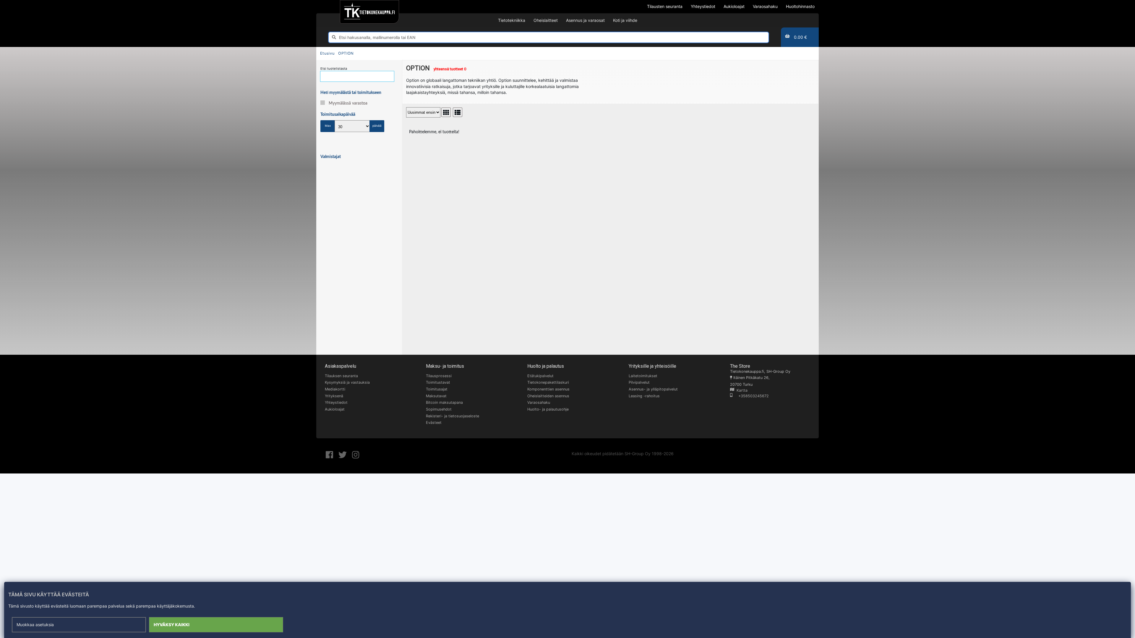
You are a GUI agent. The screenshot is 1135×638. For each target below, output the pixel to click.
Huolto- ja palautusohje (548, 409)
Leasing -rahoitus (644, 396)
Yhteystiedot (336, 402)
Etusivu (327, 53)
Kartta (741, 390)
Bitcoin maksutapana (444, 402)
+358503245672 (750, 396)
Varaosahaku (538, 402)
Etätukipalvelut (540, 376)
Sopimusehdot (439, 409)
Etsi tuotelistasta (333, 68)
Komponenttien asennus (548, 389)
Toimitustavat (438, 382)
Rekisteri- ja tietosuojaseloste (452, 416)
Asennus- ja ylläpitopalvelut (653, 389)
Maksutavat (436, 396)
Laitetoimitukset (643, 376)
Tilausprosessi (439, 376)
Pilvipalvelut (639, 382)
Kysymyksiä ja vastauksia (347, 382)
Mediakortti (335, 389)
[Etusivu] (369, 11)
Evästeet (434, 422)
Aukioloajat (335, 409)
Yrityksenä (334, 396)
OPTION (346, 53)
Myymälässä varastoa (348, 103)
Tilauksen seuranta (341, 376)
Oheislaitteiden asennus (548, 396)
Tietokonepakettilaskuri (548, 382)
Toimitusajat (436, 389)
